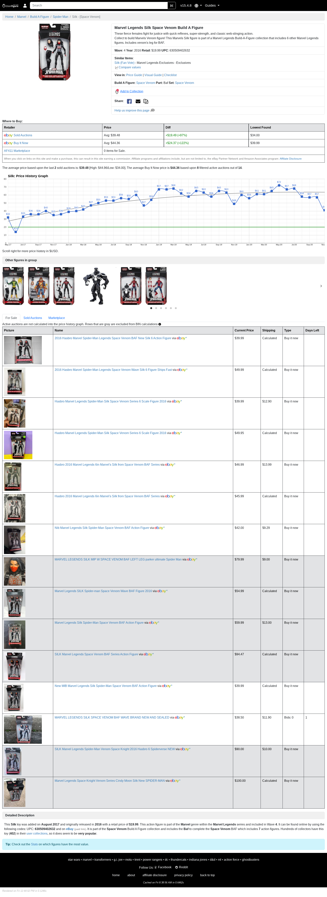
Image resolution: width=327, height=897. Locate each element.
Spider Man (60, 16)
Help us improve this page (132, 110)
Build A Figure (39, 16)
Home (9, 16)
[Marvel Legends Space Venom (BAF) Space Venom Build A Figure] (97, 285)
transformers (102, 859)
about (131, 875)
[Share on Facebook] (129, 101)
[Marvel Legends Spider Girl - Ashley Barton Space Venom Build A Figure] (131, 285)
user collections (36, 833)
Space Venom (145, 82)
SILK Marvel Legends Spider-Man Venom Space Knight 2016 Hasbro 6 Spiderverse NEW (115, 749)
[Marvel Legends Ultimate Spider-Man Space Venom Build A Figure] (156, 285)
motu (128, 859)
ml (219, 859)
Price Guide (134, 75)
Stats (34, 844)
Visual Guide (153, 75)
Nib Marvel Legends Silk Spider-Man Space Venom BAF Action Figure (102, 527)
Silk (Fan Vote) (124, 62)
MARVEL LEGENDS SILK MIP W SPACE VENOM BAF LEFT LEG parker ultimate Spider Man (118, 559)
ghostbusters (250, 859)
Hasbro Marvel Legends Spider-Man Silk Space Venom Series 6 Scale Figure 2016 (110, 401)
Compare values (130, 67)
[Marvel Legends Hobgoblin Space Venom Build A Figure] (39, 285)
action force (231, 859)
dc (166, 859)
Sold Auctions (22, 135)
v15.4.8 (186, 5)
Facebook (164, 867)
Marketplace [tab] (56, 318)
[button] (198, 5)
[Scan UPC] (171, 5)
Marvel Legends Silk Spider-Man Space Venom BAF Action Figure (99, 622)
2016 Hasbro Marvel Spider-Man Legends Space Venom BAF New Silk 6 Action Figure (113, 338)
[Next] (321, 286)
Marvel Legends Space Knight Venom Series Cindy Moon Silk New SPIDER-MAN (110, 780)
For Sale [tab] (11, 318)
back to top (207, 875)
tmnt (137, 859)
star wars (74, 859)
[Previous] (6, 286)
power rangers (152, 859)
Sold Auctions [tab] (32, 318)
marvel (87, 859)
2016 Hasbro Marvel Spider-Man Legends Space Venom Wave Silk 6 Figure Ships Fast (113, 369)
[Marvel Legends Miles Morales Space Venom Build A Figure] (64, 285)
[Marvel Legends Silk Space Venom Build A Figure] (54, 52)
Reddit (183, 867)
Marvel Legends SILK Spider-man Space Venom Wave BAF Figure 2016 (103, 591)
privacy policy (183, 875)
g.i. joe (118, 859)
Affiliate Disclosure (291, 158)
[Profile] (25, 5)
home (116, 875)
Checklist (170, 75)
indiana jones (198, 859)
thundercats (178, 859)
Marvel (21, 16)
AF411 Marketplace (17, 150)
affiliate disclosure (154, 875)
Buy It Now (20, 143)
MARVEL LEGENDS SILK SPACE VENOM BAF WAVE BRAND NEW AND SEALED (112, 717)
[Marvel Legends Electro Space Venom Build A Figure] (13, 285)
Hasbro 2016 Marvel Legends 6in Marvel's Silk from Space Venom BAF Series (107, 464)
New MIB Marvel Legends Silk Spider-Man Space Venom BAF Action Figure (106, 685)
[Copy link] (145, 101)
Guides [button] (211, 5)
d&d (212, 859)
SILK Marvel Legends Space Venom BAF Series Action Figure (96, 654)
